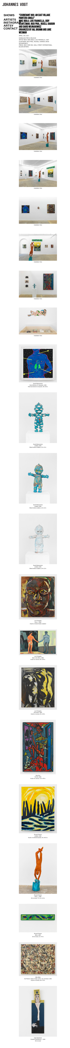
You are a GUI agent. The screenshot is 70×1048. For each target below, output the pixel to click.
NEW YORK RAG (28, 45)
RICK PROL (30, 41)
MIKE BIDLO (31, 39)
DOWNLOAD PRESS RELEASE (27, 38)
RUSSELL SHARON (39, 41)
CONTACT (11, 28)
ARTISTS (10, 19)
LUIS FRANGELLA (40, 39)
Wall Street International (43, 45)
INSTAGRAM (12, 22)
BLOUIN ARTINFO (24, 46)
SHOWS (9, 15)
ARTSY (8, 25)
